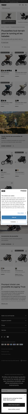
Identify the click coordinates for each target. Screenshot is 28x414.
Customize (13, 221)
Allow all (14, 217)
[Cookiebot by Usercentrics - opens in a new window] (20, 191)
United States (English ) (14, 405)
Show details (21, 213)
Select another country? (14, 409)
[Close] (25, 395)
